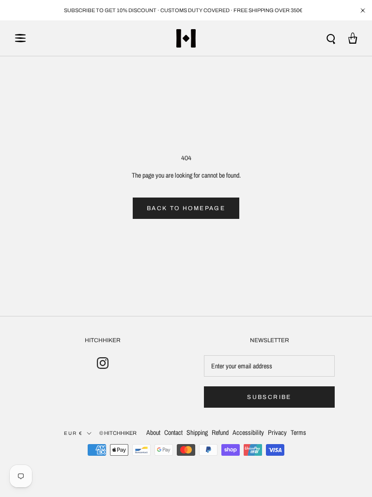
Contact (173, 432)
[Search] (331, 38)
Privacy (277, 432)
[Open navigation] (20, 38)
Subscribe (269, 397)
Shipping (197, 432)
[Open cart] (352, 38)
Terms (298, 432)
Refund (220, 432)
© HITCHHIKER (118, 433)
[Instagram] (102, 363)
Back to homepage (186, 208)
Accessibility (248, 432)
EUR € (73, 433)
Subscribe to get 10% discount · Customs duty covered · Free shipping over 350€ (183, 10)
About (153, 432)
